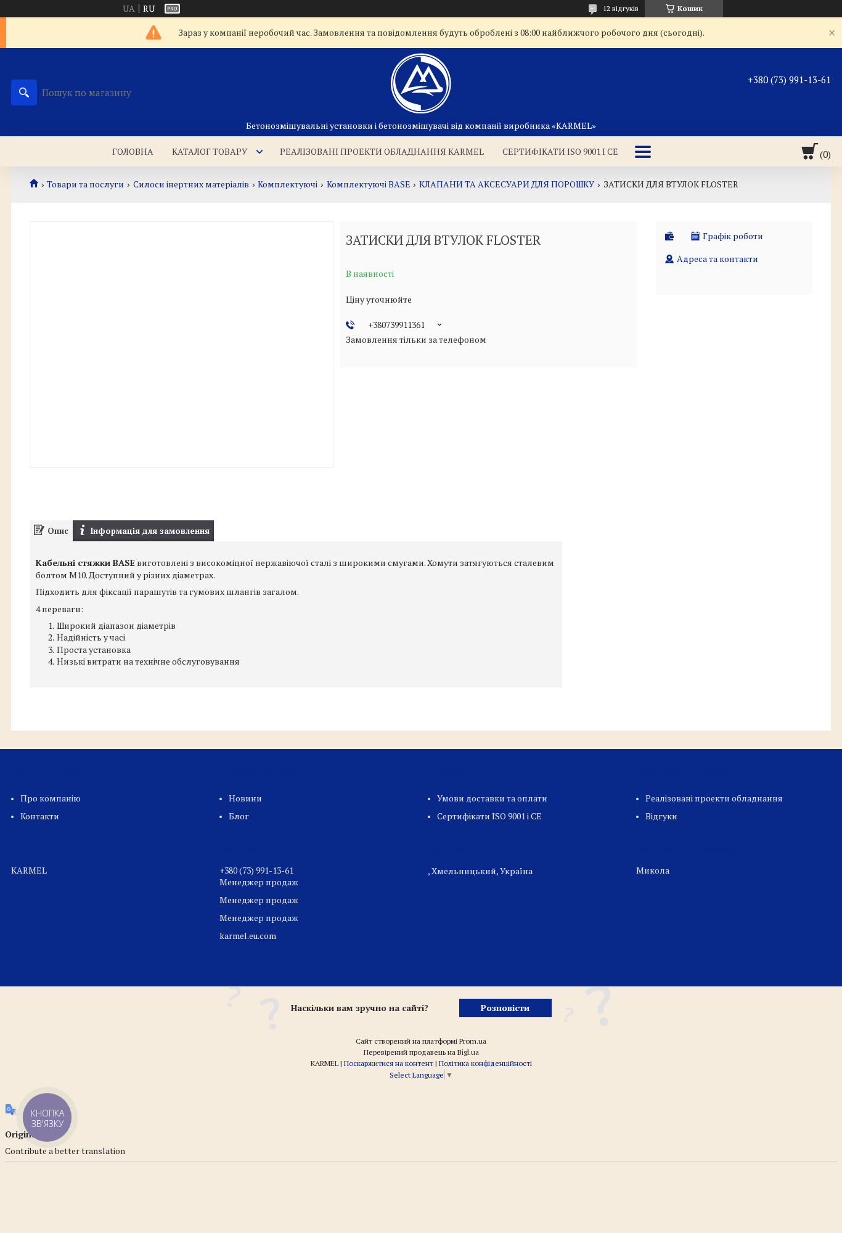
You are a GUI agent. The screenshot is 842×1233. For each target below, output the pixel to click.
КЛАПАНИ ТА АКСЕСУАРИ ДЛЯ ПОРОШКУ (506, 184)
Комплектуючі (287, 184)
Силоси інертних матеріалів (191, 184)
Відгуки (661, 816)
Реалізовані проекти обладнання (714, 798)
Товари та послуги (85, 184)
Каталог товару (209, 151)
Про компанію (50, 798)
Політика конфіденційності (485, 1063)
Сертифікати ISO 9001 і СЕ (560, 151)
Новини (245, 798)
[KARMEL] (421, 84)
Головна (132, 151)
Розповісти (505, 1008)
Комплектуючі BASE (369, 184)
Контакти (39, 816)
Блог (239, 816)
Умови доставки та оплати (492, 798)
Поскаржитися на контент (388, 1063)
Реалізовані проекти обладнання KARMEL (382, 151)
